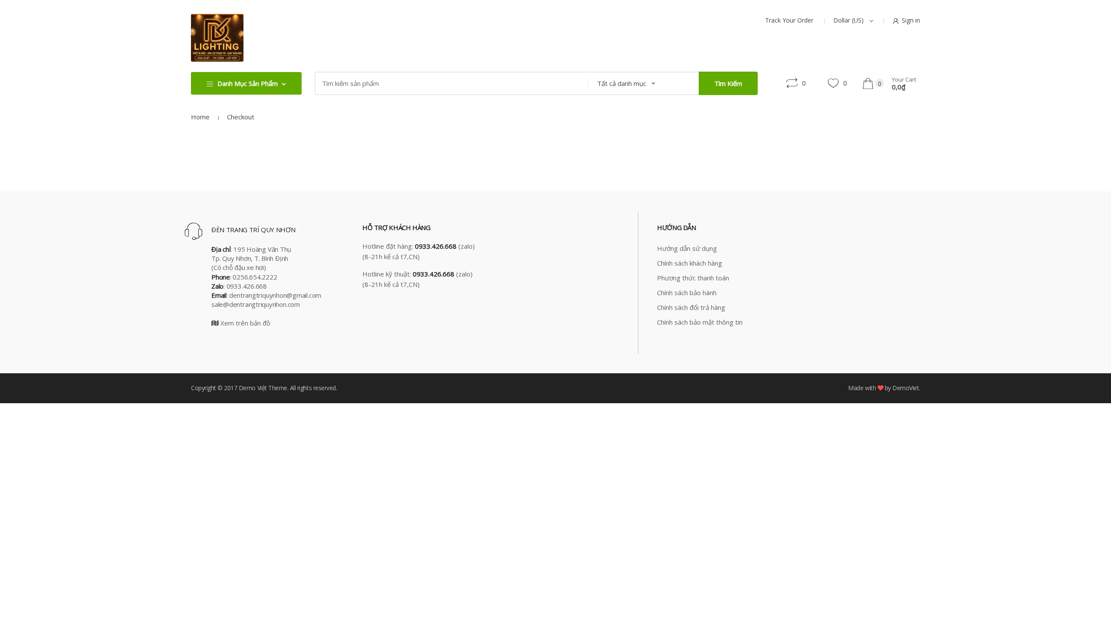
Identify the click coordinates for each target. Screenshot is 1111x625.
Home (200, 116)
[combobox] (449, 83)
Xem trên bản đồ (244, 323)
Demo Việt (253, 388)
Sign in (911, 20)
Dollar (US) (849, 20)
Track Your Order (789, 20)
